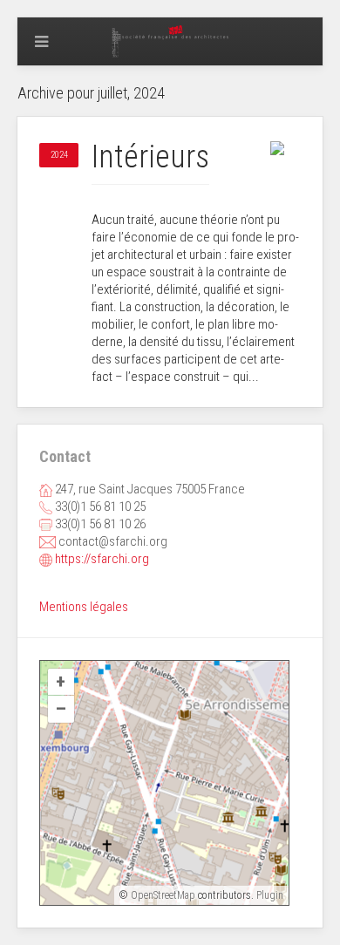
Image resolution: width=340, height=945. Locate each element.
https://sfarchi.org (102, 559)
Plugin (268, 895)
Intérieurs (150, 157)
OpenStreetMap (163, 895)
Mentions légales (83, 607)
